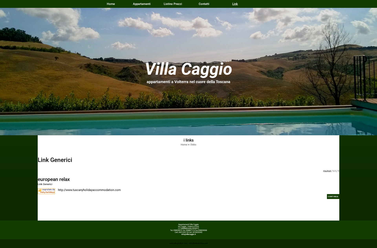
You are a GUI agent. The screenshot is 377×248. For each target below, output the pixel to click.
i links (193, 144)
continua (333, 197)
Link (235, 4)
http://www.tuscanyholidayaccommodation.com (89, 190)
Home (111, 4)
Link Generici (45, 184)
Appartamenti (142, 4)
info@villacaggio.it (188, 234)
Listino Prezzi (173, 4)
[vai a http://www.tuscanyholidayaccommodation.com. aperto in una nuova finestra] (46, 191)
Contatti (204, 4)
